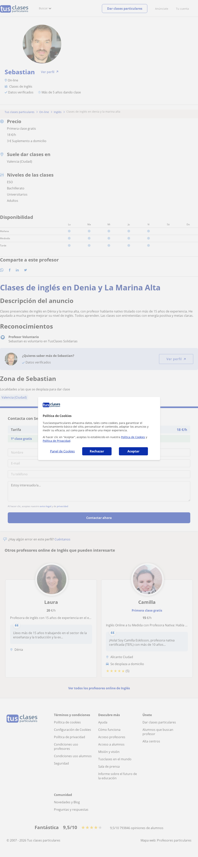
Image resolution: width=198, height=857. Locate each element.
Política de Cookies (133, 437)
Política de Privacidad (56, 441)
